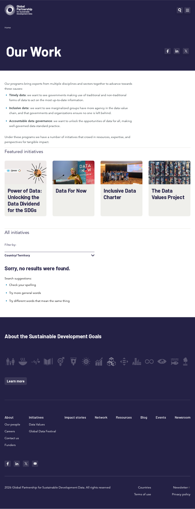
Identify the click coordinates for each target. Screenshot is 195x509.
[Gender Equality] (61, 361)
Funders (10, 445)
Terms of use (142, 494)
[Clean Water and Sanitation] (73, 361)
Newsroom (182, 417)
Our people (12, 424)
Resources (124, 417)
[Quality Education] (48, 361)
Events (161, 417)
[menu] (187, 10)
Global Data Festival (42, 431)
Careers (10, 431)
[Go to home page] (18, 10)
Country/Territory (17, 255)
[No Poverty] (10, 361)
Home (8, 27)
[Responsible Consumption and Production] (149, 361)
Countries (144, 487)
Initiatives (36, 417)
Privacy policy (181, 494)
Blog (144, 417)
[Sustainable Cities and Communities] (136, 361)
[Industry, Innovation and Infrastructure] (111, 361)
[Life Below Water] (174, 361)
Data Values (37, 424)
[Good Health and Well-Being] (35, 361)
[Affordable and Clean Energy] (86, 361)
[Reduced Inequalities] (124, 361)
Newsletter (180, 487)
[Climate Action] (162, 361)
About (9, 417)
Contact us (12, 438)
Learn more (16, 381)
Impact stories (75, 417)
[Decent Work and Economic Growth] (99, 361)
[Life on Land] (187, 361)
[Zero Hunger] (23, 361)
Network (101, 417)
